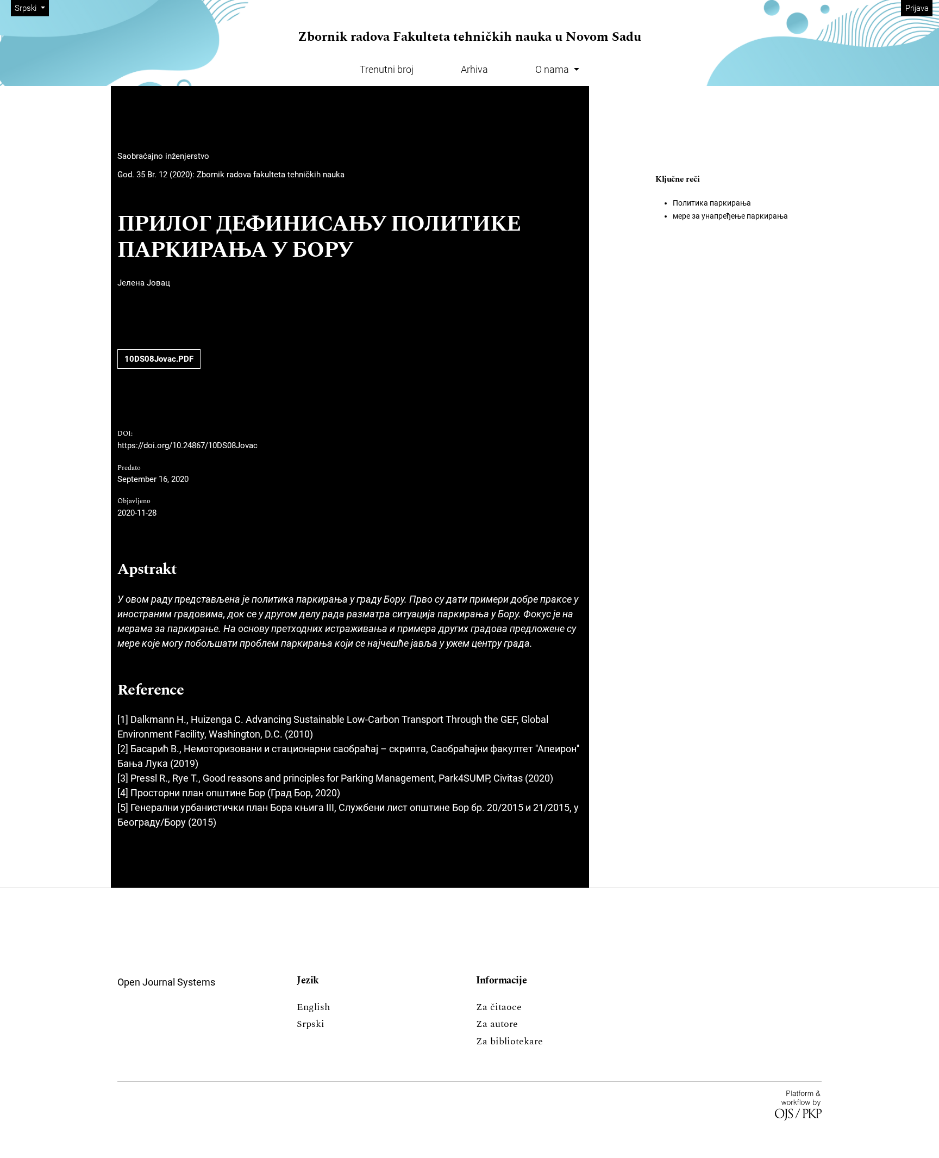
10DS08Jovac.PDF (158, 359)
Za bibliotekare (509, 1041)
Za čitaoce (499, 1007)
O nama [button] (553, 69)
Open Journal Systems (166, 982)
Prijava (917, 8)
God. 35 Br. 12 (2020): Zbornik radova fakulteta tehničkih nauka (231, 174)
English (313, 1007)
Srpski (310, 1024)
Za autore (497, 1024)
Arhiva (474, 69)
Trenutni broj (387, 69)
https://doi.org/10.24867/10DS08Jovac (187, 445)
